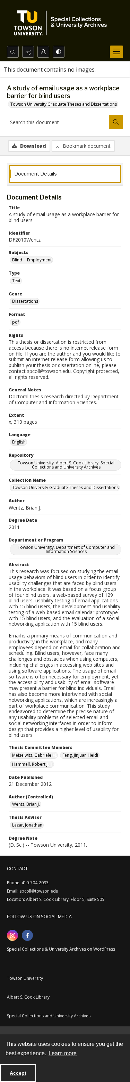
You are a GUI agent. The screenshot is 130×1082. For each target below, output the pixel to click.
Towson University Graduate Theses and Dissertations (63, 104)
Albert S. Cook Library (28, 997)
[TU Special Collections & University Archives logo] (62, 22)
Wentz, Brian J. (26, 804)
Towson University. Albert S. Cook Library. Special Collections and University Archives (66, 465)
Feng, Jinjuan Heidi (80, 755)
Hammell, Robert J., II (32, 764)
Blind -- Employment (32, 260)
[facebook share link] (27, 935)
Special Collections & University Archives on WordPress (61, 949)
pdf (15, 322)
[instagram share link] (12, 935)
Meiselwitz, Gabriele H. (34, 755)
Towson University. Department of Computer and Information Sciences (66, 549)
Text (16, 281)
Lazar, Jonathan (27, 825)
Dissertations (25, 301)
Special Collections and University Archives (48, 1016)
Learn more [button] (63, 1053)
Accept (18, 1073)
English (19, 442)
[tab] (65, 174)
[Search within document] (116, 122)
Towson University (25, 978)
